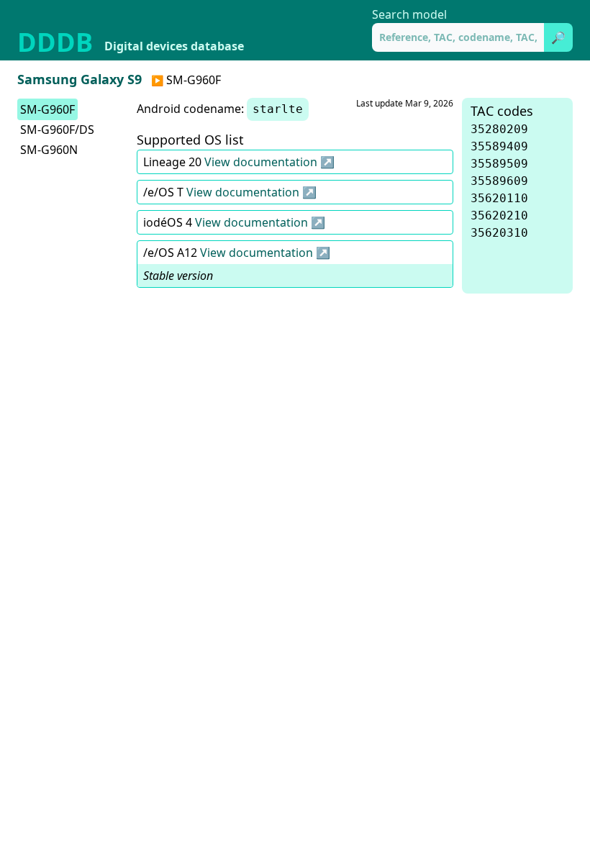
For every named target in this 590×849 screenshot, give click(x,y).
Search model (409, 14)
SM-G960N (49, 150)
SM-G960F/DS (57, 129)
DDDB (55, 42)
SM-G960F (47, 109)
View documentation (262, 162)
